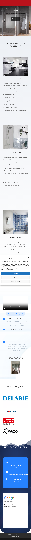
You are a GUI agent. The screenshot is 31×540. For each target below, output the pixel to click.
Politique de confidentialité (14, 535)
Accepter (15, 273)
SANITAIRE (15, 11)
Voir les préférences (15, 281)
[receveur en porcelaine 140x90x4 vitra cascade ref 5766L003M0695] (15, 373)
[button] (29, 258)
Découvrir (15, 19)
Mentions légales (15, 536)
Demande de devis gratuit (15, 314)
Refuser (15, 277)
